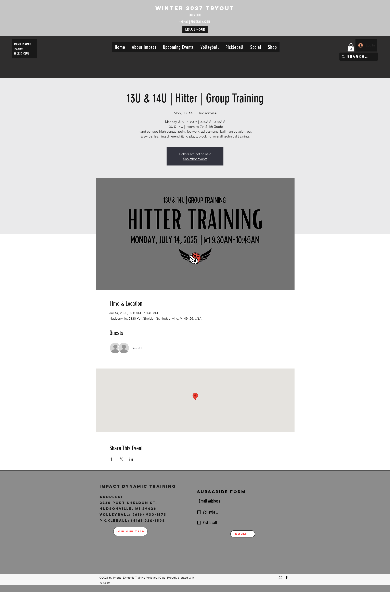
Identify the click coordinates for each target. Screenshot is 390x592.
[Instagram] (280, 578)
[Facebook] (287, 578)
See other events (195, 159)
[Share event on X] (121, 459)
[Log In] (360, 45)
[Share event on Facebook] (111, 459)
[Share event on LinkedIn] (131, 459)
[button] (144, 47)
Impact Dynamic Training (139, 486)
